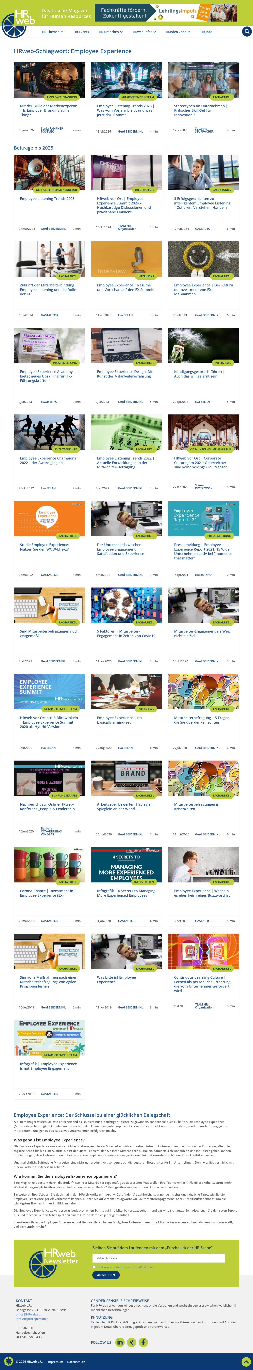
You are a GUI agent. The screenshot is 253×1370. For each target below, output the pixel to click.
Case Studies (221, 190)
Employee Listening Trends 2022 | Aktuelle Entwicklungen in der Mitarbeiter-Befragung (126, 462)
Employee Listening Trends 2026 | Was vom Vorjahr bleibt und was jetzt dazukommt (126, 110)
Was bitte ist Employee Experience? (116, 979)
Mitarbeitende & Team (137, 97)
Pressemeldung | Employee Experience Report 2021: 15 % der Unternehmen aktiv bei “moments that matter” (203, 551)
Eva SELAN (125, 315)
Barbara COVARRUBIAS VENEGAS (51, 831)
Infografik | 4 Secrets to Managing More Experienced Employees (126, 893)
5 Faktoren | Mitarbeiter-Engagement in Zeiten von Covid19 (126, 633)
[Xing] (131, 1342)
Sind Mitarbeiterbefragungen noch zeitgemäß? (49, 633)
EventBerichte (66, 449)
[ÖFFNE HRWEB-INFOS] (154, 32)
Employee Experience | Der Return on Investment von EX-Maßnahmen (203, 289)
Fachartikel (222, 97)
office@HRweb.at (28, 1314)
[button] (8, 1361)
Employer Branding (62, 97)
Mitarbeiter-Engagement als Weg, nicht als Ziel (202, 633)
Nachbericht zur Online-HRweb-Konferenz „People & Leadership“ (48, 806)
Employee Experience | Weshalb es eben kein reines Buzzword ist (202, 893)
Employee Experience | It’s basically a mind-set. (119, 720)
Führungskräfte (64, 795)
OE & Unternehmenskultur (56, 190)
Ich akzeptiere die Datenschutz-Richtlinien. (125, 1267)
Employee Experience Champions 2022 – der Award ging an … (48, 460)
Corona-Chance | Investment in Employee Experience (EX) (46, 893)
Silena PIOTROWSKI (204, 486)
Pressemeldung (65, 363)
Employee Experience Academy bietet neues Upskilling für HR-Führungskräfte (46, 376)
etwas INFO (49, 402)
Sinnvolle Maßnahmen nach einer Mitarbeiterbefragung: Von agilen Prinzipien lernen (48, 982)
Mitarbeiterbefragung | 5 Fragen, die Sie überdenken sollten (202, 720)
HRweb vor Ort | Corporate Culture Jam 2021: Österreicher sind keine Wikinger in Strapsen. (201, 462)
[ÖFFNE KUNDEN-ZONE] (189, 32)
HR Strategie (144, 190)
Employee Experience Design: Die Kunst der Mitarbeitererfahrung (125, 374)
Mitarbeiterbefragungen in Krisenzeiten (196, 806)
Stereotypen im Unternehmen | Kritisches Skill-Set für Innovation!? (201, 110)
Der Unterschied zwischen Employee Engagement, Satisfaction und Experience (120, 549)
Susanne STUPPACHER (204, 129)
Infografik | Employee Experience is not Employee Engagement (48, 1066)
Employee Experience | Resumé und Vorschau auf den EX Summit (125, 287)
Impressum (55, 1362)
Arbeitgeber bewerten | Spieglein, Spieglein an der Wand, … (126, 806)
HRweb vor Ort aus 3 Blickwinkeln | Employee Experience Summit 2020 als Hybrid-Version (49, 722)
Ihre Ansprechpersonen (32, 1319)
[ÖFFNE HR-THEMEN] (62, 32)
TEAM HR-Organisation (127, 227)
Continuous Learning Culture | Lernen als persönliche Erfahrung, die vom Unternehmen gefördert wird (202, 984)
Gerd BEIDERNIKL (130, 131)
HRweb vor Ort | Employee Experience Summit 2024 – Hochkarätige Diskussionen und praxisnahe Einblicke (124, 205)
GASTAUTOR (203, 229)
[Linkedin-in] (120, 1342)
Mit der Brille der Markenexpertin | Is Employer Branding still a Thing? (48, 110)
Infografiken (144, 882)
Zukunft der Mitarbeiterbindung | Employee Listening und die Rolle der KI (48, 289)
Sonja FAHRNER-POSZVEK (52, 129)
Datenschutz (76, 1362)
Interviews (146, 276)
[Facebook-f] (143, 1342)
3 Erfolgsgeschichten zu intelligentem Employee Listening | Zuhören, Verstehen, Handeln (202, 203)
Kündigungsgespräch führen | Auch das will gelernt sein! (199, 374)
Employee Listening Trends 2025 (47, 198)
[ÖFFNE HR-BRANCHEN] (121, 32)
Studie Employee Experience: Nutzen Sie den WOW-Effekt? (44, 547)
